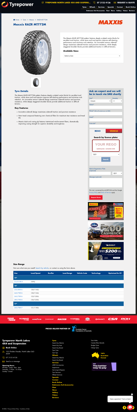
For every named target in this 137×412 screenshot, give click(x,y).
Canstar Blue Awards (97, 343)
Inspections (55, 367)
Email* (91, 117)
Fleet (108, 11)
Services (101, 7)
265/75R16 (18, 296)
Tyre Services (56, 372)
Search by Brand (57, 348)
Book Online (131, 7)
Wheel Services (57, 375)
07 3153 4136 (103, 2)
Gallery (118, 11)
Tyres (84, 7)
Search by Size (57, 345)
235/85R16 (18, 290)
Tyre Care (55, 350)
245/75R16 (18, 293)
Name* (91, 105)
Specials (111, 7)
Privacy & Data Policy (13, 409)
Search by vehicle (42, 268)
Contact (120, 7)
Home (17, 20)
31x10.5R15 (18, 282)
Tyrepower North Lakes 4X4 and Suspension (68, 2)
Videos (125, 11)
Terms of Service (106, 192)
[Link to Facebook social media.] (124, 407)
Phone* (99, 111)
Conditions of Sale (25, 409)
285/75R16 (18, 300)
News (113, 11)
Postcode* (92, 123)
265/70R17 (18, 308)
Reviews (132, 11)
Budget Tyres (95, 345)
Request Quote (96, 197)
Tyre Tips (55, 353)
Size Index (94, 340)
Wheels (92, 7)
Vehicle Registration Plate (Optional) (97, 170)
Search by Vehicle (58, 343)
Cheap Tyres (95, 348)
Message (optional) (95, 177)
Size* (91, 98)
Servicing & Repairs (58, 370)
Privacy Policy (93, 192)
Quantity (115, 98)
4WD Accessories (58, 365)
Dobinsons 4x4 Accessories (95, 11)
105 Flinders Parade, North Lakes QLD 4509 (20, 353)
